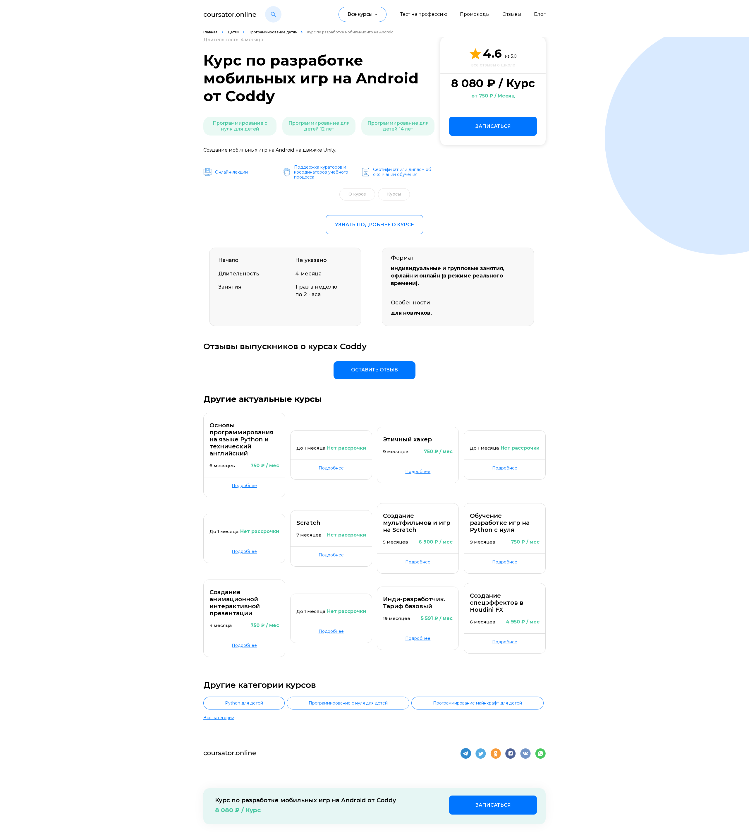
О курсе (357, 194)
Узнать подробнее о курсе (374, 224)
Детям (233, 32)
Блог (540, 14)
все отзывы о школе (493, 65)
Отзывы (511, 14)
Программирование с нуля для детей (240, 126)
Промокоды (475, 14)
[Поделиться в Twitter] (480, 753)
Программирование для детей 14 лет (398, 126)
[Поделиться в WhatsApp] (540, 753)
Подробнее (244, 485)
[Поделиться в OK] (495, 753)
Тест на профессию (423, 14)
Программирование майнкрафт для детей (477, 703)
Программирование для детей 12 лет (319, 126)
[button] (273, 14)
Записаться (493, 126)
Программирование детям (273, 32)
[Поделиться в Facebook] (510, 753)
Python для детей (244, 703)
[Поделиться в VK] (525, 753)
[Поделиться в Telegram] (466, 753)
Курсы (394, 194)
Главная (210, 32)
